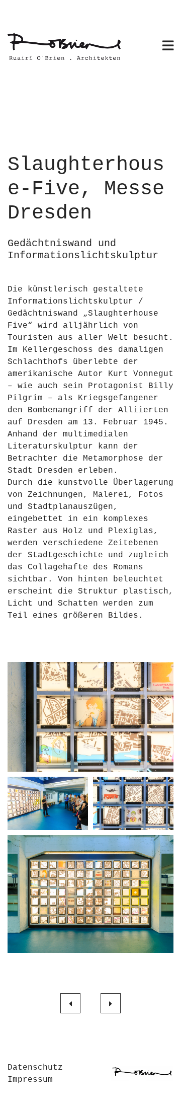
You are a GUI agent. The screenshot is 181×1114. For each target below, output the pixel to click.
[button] (90, 717)
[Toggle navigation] (167, 46)
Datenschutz (35, 1067)
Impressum (30, 1079)
